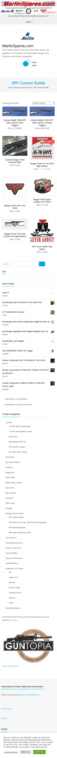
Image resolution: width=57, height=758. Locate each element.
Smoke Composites (13, 548)
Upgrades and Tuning (14, 568)
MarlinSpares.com (18, 45)
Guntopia (14, 620)
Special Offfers (12, 553)
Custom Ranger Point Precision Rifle (15, 161)
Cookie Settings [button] (11, 752)
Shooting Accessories (14, 543)
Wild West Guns (15, 593)
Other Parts (10, 503)
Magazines (10, 472)
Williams (12, 598)
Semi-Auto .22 (11, 537)
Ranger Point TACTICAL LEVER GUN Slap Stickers (14, 235)
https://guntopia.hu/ (10, 666)
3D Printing (10, 457)
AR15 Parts (13, 436)
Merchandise (11, 493)
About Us (4, 718)
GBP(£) (28, 22)
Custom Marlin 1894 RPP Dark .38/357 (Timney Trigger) (42, 122)
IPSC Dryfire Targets (17, 447)
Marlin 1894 (10, 477)
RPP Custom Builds (16, 517)
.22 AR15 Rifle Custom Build (19, 426)
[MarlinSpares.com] (28, 7)
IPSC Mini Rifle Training (18, 452)
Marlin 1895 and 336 (13, 482)
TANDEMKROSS (12, 563)
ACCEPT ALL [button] (39, 752)
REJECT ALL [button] (25, 752)
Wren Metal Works (13, 608)
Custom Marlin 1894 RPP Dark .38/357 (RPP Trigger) (14, 122)
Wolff (11, 603)
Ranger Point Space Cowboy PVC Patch (42, 200)
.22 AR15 (9, 422)
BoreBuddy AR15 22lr (17, 442)
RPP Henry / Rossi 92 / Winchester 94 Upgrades (28, 522)
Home (10, 87)
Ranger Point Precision (23, 87)
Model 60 (9, 498)
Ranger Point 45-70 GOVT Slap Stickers (42, 164)
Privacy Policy (6, 708)
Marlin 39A (10, 488)
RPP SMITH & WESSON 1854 (20, 532)
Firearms (9, 467)
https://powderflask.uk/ (30, 695)
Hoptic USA (13, 577)
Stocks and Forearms (14, 558)
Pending (9, 508)
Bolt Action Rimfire (13, 462)
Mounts (12, 582)
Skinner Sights (14, 587)
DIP (10, 572)
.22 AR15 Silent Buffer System (20, 431)
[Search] (42, 264)
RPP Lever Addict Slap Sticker (42, 247)
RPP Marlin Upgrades (17, 527)
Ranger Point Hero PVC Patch (15, 206)
